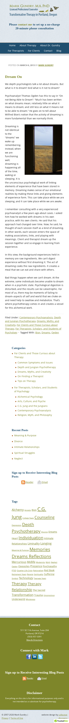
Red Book (49, 570)
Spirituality (38, 574)
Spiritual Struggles (24, 452)
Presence (36, 566)
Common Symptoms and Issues (35, 362)
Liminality (34, 543)
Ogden (55, 332)
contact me (25, 24)
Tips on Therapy (27, 381)
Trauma (38, 595)
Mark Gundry (45, 65)
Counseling (44, 517)
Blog (58, 50)
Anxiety (27, 510)
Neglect (18, 458)
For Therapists (16, 50)
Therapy (19, 583)
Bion (37, 332)
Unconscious (49, 595)
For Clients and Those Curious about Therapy (34, 355)
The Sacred (39, 590)
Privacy (5, 718)
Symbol (15, 578)
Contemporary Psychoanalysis (36, 317)
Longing (46, 543)
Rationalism (38, 570)
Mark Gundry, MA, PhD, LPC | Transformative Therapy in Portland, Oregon (34, 10)
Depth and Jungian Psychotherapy (37, 367)
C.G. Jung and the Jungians (33, 405)
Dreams (46, 332)
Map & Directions (34, 640)
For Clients (34, 50)
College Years (28, 518)
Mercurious (19, 562)
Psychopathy (50, 566)
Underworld (18, 599)
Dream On (13, 77)
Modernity (40, 562)
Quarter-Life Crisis (24, 570)
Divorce (18, 441)
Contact (48, 50)
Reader (29, 482)
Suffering (49, 574)
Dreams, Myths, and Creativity (34, 371)
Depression (16, 525)
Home (12, 45)
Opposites (24, 566)
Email (45, 482)
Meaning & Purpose (25, 435)
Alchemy (18, 510)
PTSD (14, 570)
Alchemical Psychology (30, 396)
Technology (26, 578)
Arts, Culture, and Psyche (32, 401)
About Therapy (28, 45)
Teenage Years (40, 578)
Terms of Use (17, 718)
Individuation (31, 537)
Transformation (22, 595)
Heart (15, 538)
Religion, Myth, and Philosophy (35, 415)
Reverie (30, 574)
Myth (48, 562)
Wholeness (30, 599)
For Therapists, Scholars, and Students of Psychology (35, 389)
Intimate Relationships (27, 447)
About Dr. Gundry (50, 45)
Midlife (31, 562)
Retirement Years (19, 574)
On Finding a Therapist (30, 376)
